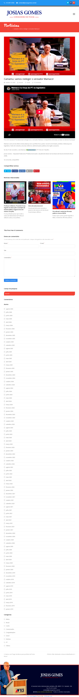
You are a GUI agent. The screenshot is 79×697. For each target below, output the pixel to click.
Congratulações (10, 632)
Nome (6, 243)
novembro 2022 (10, 457)
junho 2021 (9, 513)
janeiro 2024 (9, 411)
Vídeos (8, 646)
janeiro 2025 (9, 371)
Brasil (7, 622)
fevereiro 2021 (10, 526)
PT (7, 642)
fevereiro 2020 (10, 566)
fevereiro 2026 (10, 329)
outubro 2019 (10, 579)
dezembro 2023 (10, 414)
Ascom (21, 82)
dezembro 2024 (10, 375)
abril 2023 (9, 441)
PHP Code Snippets (32, 696)
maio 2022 (9, 477)
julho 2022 (9, 470)
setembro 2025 (10, 345)
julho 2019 (9, 589)
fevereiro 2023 (10, 447)
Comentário (8, 257)
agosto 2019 (9, 586)
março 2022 (9, 484)
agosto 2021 (9, 507)
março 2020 (9, 563)
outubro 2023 (10, 421)
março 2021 (9, 523)
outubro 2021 (10, 500)
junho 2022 (9, 474)
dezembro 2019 (10, 573)
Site (5, 250)
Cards (8, 626)
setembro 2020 (10, 543)
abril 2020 (9, 559)
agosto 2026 (9, 309)
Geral (28, 82)
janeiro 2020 (9, 569)
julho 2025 (9, 352)
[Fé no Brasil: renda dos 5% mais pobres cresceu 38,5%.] (64, 195)
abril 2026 (9, 322)
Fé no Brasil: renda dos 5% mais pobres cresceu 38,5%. (62, 212)
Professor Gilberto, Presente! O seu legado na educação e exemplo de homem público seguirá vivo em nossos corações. (14, 208)
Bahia (7, 619)
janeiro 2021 (9, 530)
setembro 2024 (10, 385)
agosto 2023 (9, 428)
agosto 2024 (9, 388)
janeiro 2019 (9, 609)
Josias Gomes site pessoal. (44, 692)
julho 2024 (9, 391)
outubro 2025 (10, 342)
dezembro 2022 (10, 454)
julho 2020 (9, 550)
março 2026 (9, 325)
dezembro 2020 (10, 533)
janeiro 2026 (9, 332)
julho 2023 (9, 431)
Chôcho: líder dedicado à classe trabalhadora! (60, 654)
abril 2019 (9, 599)
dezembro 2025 (10, 335)
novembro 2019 (10, 576)
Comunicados (10, 629)
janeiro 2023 (9, 451)
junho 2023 (9, 434)
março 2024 (9, 404)
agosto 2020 (9, 546)
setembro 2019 (10, 582)
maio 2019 (9, 596)
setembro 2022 (10, 464)
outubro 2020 (10, 540)
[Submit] (73, 294)
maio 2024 (9, 398)
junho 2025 (9, 355)
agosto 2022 (9, 467)
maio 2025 (9, 358)
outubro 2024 (10, 381)
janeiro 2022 (9, 490)
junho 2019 (9, 592)
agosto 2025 (9, 348)
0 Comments (37, 82)
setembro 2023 (10, 424)
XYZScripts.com (48, 696)
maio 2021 (9, 517)
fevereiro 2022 (10, 487)
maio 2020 (9, 556)
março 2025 (9, 365)
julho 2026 (9, 312)
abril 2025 (9, 362)
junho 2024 (9, 394)
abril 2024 (9, 401)
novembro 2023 (10, 418)
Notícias (8, 639)
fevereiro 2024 (10, 408)
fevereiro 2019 (10, 606)
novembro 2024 (10, 378)
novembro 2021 (10, 497)
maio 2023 (9, 437)
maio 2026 (9, 319)
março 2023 (9, 444)
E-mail (42, 243)
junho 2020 (9, 553)
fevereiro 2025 (10, 368)
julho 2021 (9, 510)
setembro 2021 (10, 503)
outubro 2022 (10, 460)
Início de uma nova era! (35, 206)
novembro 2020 (10, 536)
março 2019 (9, 602)
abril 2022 (9, 480)
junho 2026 (9, 315)
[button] (74, 13)
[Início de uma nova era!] (39, 192)
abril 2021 (9, 520)
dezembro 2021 (10, 494)
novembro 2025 (10, 338)
